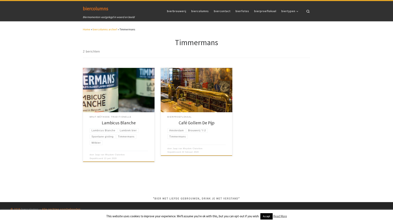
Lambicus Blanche (119, 123)
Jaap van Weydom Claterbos (110, 155)
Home (86, 29)
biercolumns (30, 209)
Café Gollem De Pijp (197, 123)
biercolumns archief (105, 29)
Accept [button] (266, 216)
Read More (280, 216)
